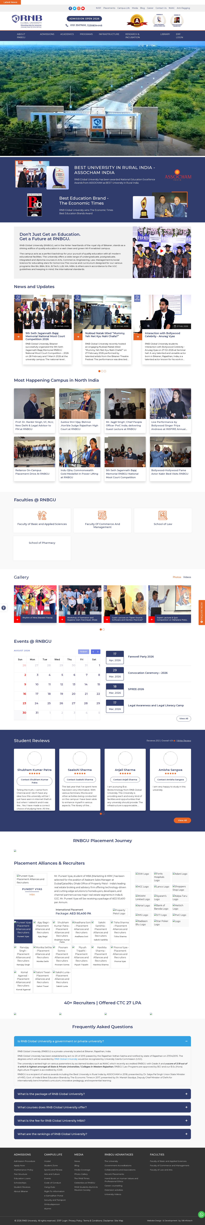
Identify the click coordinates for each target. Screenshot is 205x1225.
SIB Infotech (186, 1220)
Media (135, 8)
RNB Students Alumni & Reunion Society (86, 1188)
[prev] (93, 651)
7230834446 (94, 25)
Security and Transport (55, 1200)
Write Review (184, 740)
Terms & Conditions (92, 1220)
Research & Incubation (132, 36)
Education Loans (22, 1178)
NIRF (98, 8)
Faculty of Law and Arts (161, 1170)
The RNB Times (81, 1178)
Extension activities (114, 1190)
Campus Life (123, 8)
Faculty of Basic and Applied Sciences (168, 1161)
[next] (98, 651)
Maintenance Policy (23, 1170)
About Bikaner (21, 1191)
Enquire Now (201, 611)
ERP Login (179, 36)
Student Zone (51, 1165)
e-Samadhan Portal (53, 1195)
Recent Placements (114, 1174)
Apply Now (19, 1165)
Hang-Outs (49, 1187)
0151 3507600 (78, 25)
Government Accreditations (118, 1165)
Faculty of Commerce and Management (169, 1165)
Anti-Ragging (183, 8)
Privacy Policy (75, 1220)
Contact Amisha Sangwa (125, 779)
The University (111, 1161)
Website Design (154, 1220)
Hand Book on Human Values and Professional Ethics (121, 1180)
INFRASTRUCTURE (109, 34)
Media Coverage (82, 1170)
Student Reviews (22, 1187)
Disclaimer (108, 1220)
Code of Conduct (52, 1182)
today (84, 652)
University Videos (113, 1194)
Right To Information (54, 1191)
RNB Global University (65, 1059)
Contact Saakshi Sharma (34, 779)
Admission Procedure (24, 1161)
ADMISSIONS (47, 34)
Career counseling (113, 1185)
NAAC (172, 8)
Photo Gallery (81, 1174)
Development (171, 1220)
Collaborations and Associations (120, 1170)
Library (165, 34)
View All (183, 718)
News (77, 1161)
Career (150, 8)
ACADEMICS (67, 34)
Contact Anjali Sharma (80, 779)
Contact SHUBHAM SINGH (170, 779)
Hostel (47, 1161)
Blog (142, 8)
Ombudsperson (52, 1204)
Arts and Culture (52, 1174)
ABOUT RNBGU (21, 36)
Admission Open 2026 (84, 18)
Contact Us (161, 8)
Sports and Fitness (53, 1170)
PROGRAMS (86, 34)
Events (47, 1178)
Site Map (118, 1220)
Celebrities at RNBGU (84, 1182)
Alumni (47, 1208)
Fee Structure (20, 1174)
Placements (109, 8)
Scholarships (20, 1182)
